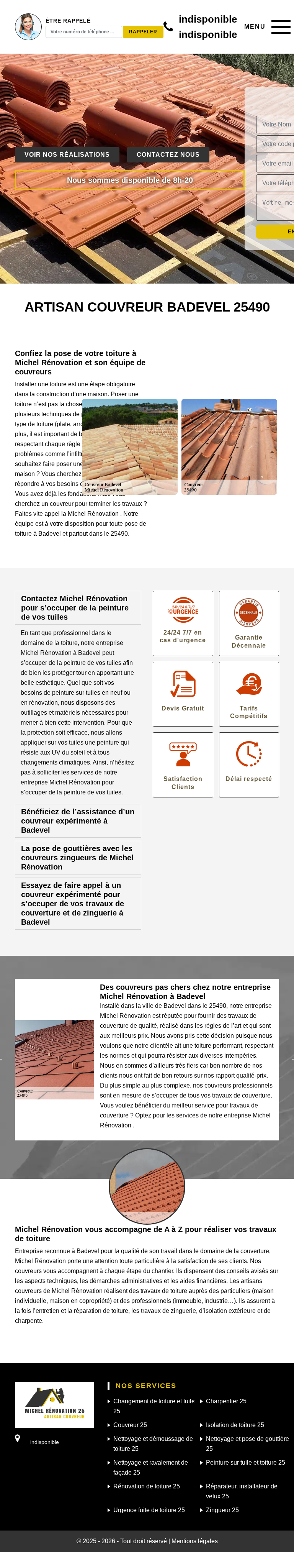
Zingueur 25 (222, 1510)
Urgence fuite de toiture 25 (149, 1510)
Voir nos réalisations (67, 154)
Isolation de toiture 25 (235, 1425)
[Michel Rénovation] (54, 1404)
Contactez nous (168, 154)
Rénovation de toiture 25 (146, 1486)
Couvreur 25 (130, 1425)
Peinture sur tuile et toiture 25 (245, 1462)
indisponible (208, 19)
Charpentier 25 (226, 1401)
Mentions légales (195, 1541)
